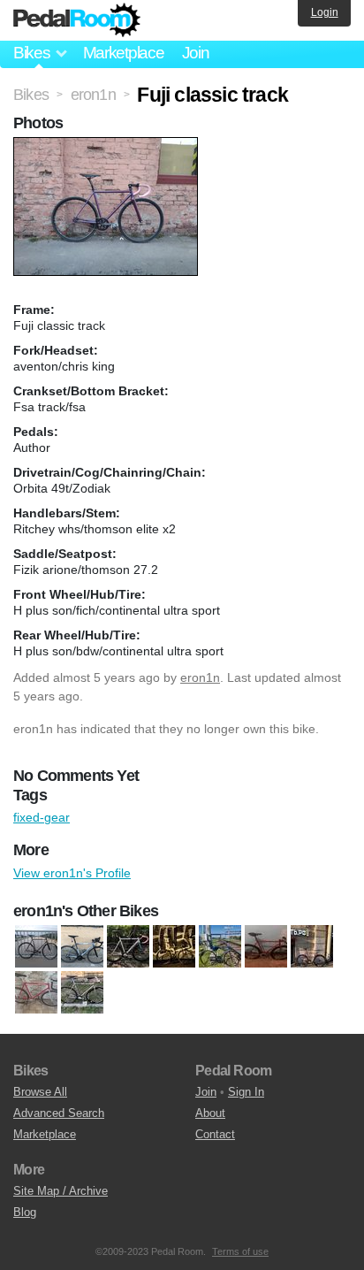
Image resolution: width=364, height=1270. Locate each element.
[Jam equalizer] (82, 946)
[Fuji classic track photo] (107, 146)
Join (195, 52)
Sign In (246, 1091)
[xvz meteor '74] (36, 992)
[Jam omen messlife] (128, 946)
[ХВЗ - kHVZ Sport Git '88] (82, 992)
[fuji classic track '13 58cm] (36, 946)
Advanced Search (58, 1113)
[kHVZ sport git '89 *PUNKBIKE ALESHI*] (174, 946)
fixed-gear (41, 817)
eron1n (200, 677)
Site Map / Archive (60, 1190)
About (210, 1113)
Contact (215, 1134)
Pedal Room (76, 20)
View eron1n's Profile (72, 873)
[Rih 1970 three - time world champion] (266, 946)
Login (324, 12)
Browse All (40, 1091)
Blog (24, 1212)
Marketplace (123, 52)
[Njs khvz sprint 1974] (220, 946)
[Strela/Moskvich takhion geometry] (312, 946)
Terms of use (240, 1251)
